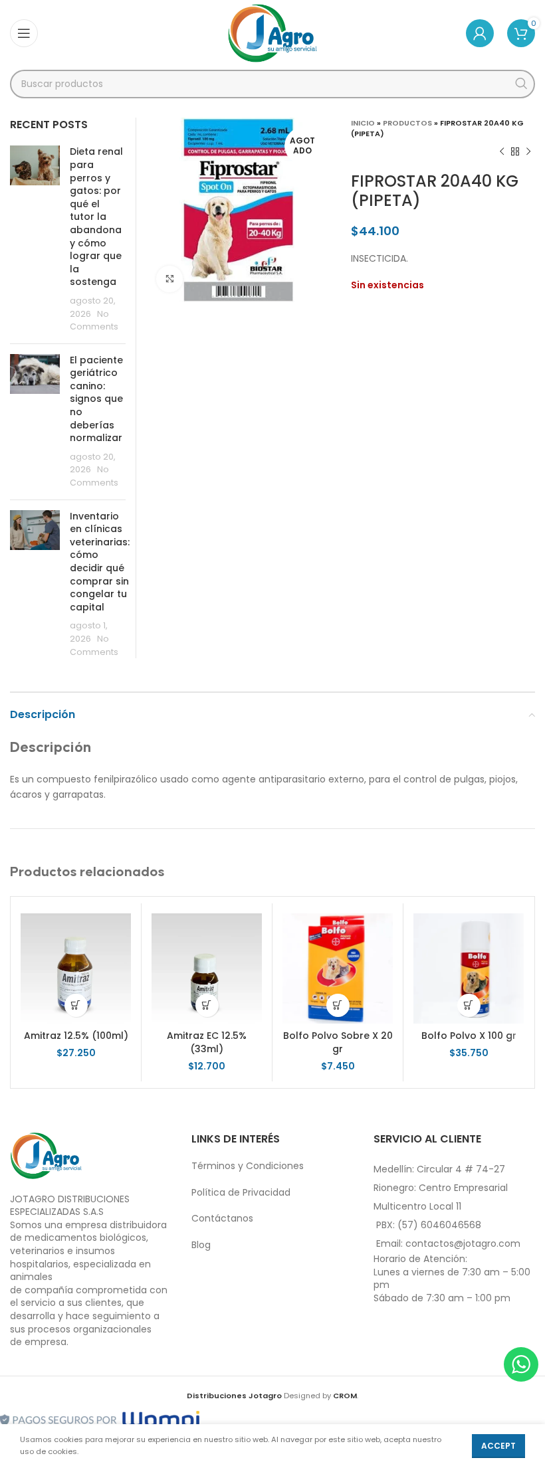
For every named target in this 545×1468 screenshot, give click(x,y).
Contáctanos (222, 1218)
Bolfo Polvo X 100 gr (468, 1035)
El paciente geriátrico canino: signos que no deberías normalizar (96, 399)
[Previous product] (501, 152)
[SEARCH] (520, 84)
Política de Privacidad (240, 1192)
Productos (407, 123)
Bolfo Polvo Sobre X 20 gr (338, 1042)
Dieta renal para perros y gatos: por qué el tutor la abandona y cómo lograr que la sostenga (96, 216)
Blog (201, 1244)
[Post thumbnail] (35, 239)
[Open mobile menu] (24, 33)
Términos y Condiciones (247, 1165)
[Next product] (528, 152)
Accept (498, 1445)
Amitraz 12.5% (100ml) (76, 1035)
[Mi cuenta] (479, 33)
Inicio (363, 123)
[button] (76, 1005)
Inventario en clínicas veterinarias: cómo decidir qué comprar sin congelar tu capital (100, 561)
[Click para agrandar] (169, 279)
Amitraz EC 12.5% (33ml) (207, 1042)
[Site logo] (272, 32)
